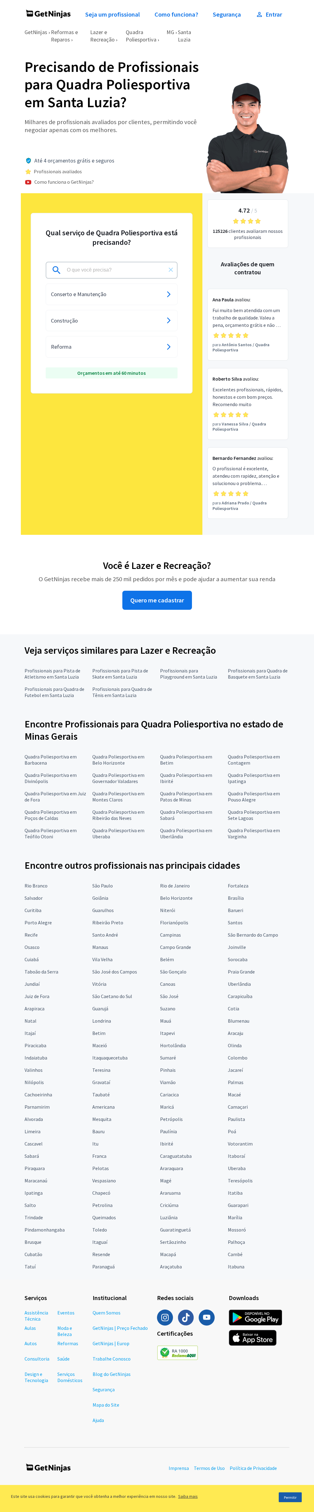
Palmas (235, 1082)
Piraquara (35, 1168)
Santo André (105, 935)
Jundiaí (32, 984)
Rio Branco (36, 886)
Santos (235, 922)
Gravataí (101, 1082)
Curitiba (33, 910)
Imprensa (179, 1468)
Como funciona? (176, 14)
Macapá (168, 1254)
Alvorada (34, 1119)
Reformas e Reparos (64, 36)
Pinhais (168, 1070)
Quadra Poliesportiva (141, 36)
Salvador (34, 898)
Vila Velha (102, 959)
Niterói (167, 910)
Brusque (33, 1242)
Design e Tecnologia (36, 1377)
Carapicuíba (240, 996)
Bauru (98, 1131)
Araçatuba (171, 1266)
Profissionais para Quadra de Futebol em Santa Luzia (54, 692)
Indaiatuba (36, 1058)
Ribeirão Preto (107, 922)
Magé (165, 1180)
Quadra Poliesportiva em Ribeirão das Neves (118, 815)
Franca (99, 1156)
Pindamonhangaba (45, 1230)
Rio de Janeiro (175, 886)
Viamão (168, 1082)
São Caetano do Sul (112, 996)
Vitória (99, 984)
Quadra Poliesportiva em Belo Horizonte (118, 760)
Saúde (63, 1359)
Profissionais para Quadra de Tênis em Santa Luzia (122, 692)
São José (169, 996)
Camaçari (238, 1107)
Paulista (236, 1119)
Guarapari (238, 1205)
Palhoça (236, 1242)
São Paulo (102, 886)
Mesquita (101, 1119)
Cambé (235, 1254)
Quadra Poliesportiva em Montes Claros (118, 796)
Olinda (235, 1045)
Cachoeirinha (38, 1094)
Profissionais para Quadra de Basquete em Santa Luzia (258, 674)
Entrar (274, 14)
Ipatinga (34, 1193)
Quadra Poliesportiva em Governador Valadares (118, 778)
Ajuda (98, 1420)
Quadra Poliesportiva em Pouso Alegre (254, 796)
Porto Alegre (38, 922)
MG (170, 32)
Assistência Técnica (36, 1316)
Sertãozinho (173, 1242)
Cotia (233, 1008)
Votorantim (240, 1144)
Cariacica (169, 1094)
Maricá (167, 1107)
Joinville (237, 947)
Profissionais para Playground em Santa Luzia (188, 674)
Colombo (237, 1058)
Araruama (170, 1193)
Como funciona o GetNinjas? (64, 182)
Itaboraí (236, 1156)
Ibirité (166, 1144)
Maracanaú (36, 1180)
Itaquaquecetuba (110, 1058)
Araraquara (171, 1168)
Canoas (167, 984)
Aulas (30, 1328)
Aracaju (235, 1033)
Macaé (234, 1094)
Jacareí (235, 1070)
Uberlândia (239, 984)
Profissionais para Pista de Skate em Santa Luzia (120, 674)
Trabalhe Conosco (112, 1359)
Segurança (227, 14)
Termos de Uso (209, 1468)
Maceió (99, 1045)
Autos (31, 1343)
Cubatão (33, 1254)
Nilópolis (34, 1082)
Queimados (104, 1217)
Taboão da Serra (41, 972)
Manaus (100, 947)
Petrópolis (171, 1119)
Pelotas (100, 1168)
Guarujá (100, 1008)
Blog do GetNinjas (112, 1374)
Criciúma (169, 1205)
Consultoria (37, 1359)
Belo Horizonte (176, 898)
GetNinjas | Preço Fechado (120, 1328)
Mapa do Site (106, 1405)
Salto (30, 1205)
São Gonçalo (173, 972)
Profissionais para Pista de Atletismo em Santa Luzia (52, 674)
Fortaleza (238, 886)
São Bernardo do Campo (253, 935)
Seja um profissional (112, 14)
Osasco (32, 947)
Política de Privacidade (253, 1468)
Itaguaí (99, 1242)
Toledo (99, 1230)
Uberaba (237, 1168)
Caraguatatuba (176, 1156)
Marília (235, 1217)
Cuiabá (32, 959)
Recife (31, 935)
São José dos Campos (114, 972)
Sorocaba (237, 959)
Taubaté (101, 1094)
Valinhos (34, 1070)
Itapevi (167, 1033)
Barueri (235, 910)
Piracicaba (35, 1045)
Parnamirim (37, 1107)
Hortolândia (173, 1045)
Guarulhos (103, 910)
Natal (30, 1021)
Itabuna (236, 1266)
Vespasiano (104, 1180)
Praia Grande (241, 972)
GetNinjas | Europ (111, 1343)
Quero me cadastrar (157, 600)
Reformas (67, 1343)
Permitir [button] (290, 1497)
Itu (95, 1144)
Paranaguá (103, 1266)
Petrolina (102, 1205)
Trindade (34, 1217)
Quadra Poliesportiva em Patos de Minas (186, 796)
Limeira (32, 1131)
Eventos (66, 1313)
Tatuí (30, 1266)
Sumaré (168, 1058)
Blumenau (238, 1021)
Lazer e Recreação (102, 36)
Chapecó (101, 1193)
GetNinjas (36, 32)
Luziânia (169, 1217)
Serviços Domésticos (69, 1377)
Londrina (101, 1021)
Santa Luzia (184, 36)
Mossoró (237, 1230)
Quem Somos (107, 1313)
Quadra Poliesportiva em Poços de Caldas (51, 815)
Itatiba (235, 1193)
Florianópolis (174, 922)
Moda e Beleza (64, 1331)
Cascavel (34, 1144)
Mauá (165, 1021)
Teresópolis (240, 1180)
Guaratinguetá (175, 1230)
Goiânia (100, 898)
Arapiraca (34, 1008)
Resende (101, 1254)
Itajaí (30, 1033)
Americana (103, 1107)
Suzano (167, 1008)
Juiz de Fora (37, 996)
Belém (167, 959)
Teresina (101, 1070)
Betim (98, 1033)
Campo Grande (175, 947)
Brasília (236, 898)
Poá (232, 1131)
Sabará (32, 1156)
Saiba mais (188, 1496)
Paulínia (168, 1131)
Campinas (170, 935)
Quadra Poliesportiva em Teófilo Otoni (51, 833)
